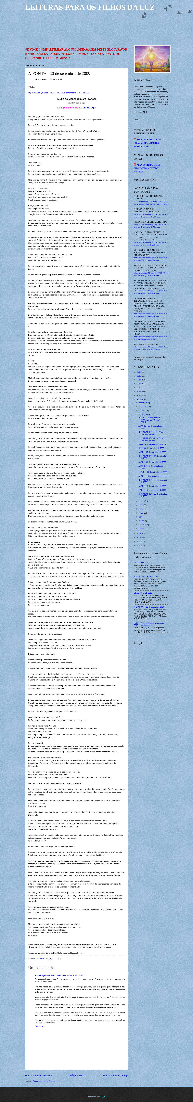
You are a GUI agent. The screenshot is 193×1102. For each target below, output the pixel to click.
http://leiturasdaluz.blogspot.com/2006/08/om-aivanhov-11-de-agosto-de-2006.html (151, 225)
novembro (143, 407)
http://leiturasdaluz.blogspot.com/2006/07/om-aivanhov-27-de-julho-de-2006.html (151, 258)
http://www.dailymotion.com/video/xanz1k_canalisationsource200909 (58, 93)
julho (141, 505)
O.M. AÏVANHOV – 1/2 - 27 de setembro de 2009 (150, 433)
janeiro (141, 529)
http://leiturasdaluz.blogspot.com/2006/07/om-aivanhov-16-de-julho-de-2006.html (151, 292)
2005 (139, 545)
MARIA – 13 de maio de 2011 (146, 577)
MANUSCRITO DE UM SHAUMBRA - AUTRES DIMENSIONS (147, 143)
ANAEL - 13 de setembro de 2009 (152, 486)
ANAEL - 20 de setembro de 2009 (152, 462)
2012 (139, 388)
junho (141, 509)
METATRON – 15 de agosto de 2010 (149, 607)
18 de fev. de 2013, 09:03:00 (73, 975)
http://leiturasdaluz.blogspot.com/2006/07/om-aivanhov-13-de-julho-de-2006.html (151, 314)
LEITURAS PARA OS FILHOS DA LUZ (90, 7)
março (141, 521)
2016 (139, 372)
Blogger (102, 1096)
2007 (139, 537)
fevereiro (142, 525)
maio (141, 513)
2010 (139, 395)
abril (140, 517)
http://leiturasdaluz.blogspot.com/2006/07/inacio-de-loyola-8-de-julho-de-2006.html (151, 348)
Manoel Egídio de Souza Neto (48, 975)
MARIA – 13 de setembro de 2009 (152, 490)
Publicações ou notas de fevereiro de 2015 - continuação (149, 624)
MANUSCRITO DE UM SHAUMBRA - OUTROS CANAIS (147, 168)
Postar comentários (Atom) (43, 1081)
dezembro (143, 403)
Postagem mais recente (38, 1075)
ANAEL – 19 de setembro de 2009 (152, 476)
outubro (142, 410)
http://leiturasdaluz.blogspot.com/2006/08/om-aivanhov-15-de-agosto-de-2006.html (151, 215)
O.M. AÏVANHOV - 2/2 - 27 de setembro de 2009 (150, 439)
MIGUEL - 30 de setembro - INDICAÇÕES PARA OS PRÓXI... (149, 420)
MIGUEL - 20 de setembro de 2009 (152, 472)
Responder (39, 1026)
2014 (139, 380)
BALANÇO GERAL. (142, 563)
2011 (139, 392)
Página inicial (77, 1075)
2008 (139, 534)
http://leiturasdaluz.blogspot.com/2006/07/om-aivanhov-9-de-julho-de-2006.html (151, 337)
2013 (139, 384)
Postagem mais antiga (115, 1075)
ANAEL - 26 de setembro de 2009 (152, 444)
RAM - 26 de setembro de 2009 (151, 448)
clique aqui (89, 107)
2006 (139, 541)
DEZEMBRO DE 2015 (143, 593)
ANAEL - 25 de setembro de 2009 (152, 452)
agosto (142, 501)
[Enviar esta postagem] (58, 959)
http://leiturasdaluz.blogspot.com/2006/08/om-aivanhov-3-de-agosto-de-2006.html (151, 243)
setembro (143, 414)
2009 (139, 399)
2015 (139, 376)
